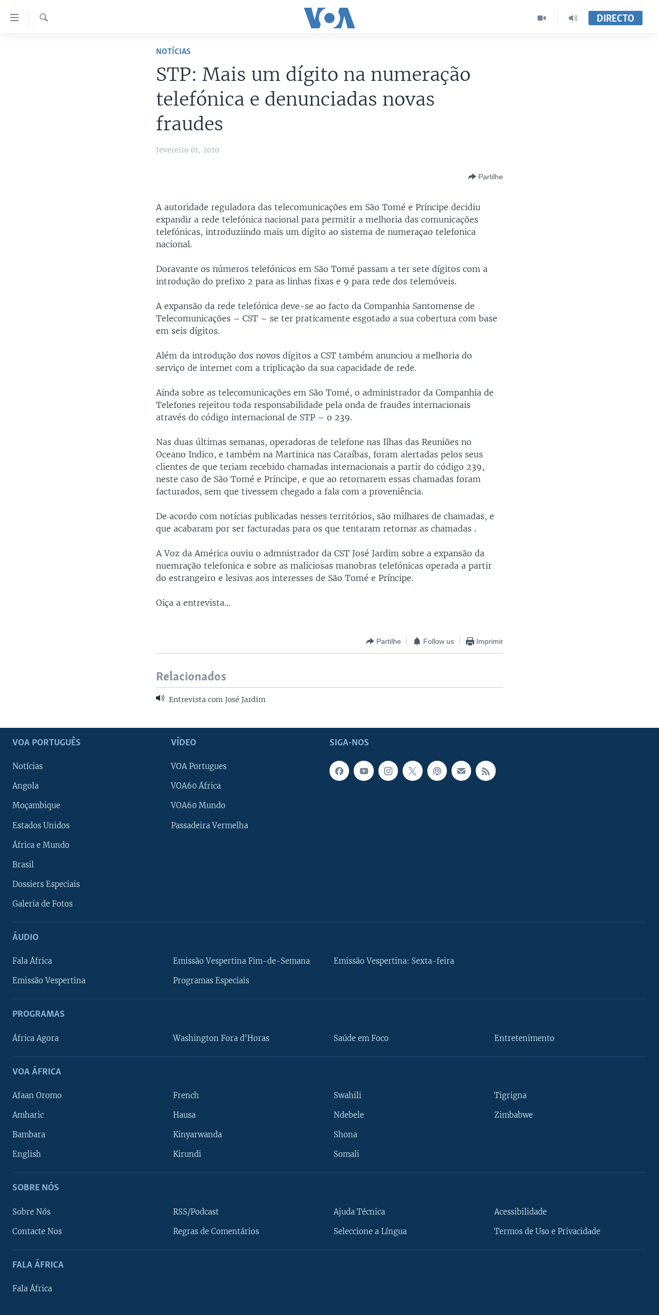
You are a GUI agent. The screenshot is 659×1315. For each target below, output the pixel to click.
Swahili (347, 1095)
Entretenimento (524, 1038)
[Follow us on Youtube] (363, 770)
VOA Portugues (199, 766)
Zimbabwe (513, 1115)
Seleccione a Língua (370, 1231)
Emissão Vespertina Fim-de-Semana (241, 961)
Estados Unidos (41, 825)
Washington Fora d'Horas (221, 1038)
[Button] (485, 176)
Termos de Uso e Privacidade (547, 1231)
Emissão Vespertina (48, 980)
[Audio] (573, 18)
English (26, 1154)
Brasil (23, 864)
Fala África (32, 961)
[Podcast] (437, 770)
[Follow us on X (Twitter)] (412, 770)
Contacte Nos (37, 1231)
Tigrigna (510, 1095)
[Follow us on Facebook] (339, 770)
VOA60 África (196, 786)
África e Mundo (41, 844)
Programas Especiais (211, 980)
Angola (25, 786)
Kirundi (187, 1154)
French (186, 1095)
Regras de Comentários (216, 1231)
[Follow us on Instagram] (388, 770)
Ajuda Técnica (359, 1211)
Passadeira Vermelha (209, 825)
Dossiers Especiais (46, 884)
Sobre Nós (31, 1211)
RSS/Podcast (196, 1211)
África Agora (35, 1038)
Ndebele (349, 1115)
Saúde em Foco (361, 1038)
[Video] (542, 18)
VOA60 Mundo (198, 805)
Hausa (184, 1115)
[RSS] (485, 770)
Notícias (173, 51)
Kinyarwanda (197, 1134)
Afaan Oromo (37, 1095)
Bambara (28, 1134)
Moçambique (36, 805)
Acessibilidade (520, 1211)
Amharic (28, 1115)
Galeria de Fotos (42, 904)
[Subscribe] (461, 770)
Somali (346, 1154)
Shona (345, 1134)
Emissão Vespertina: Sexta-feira (394, 961)
